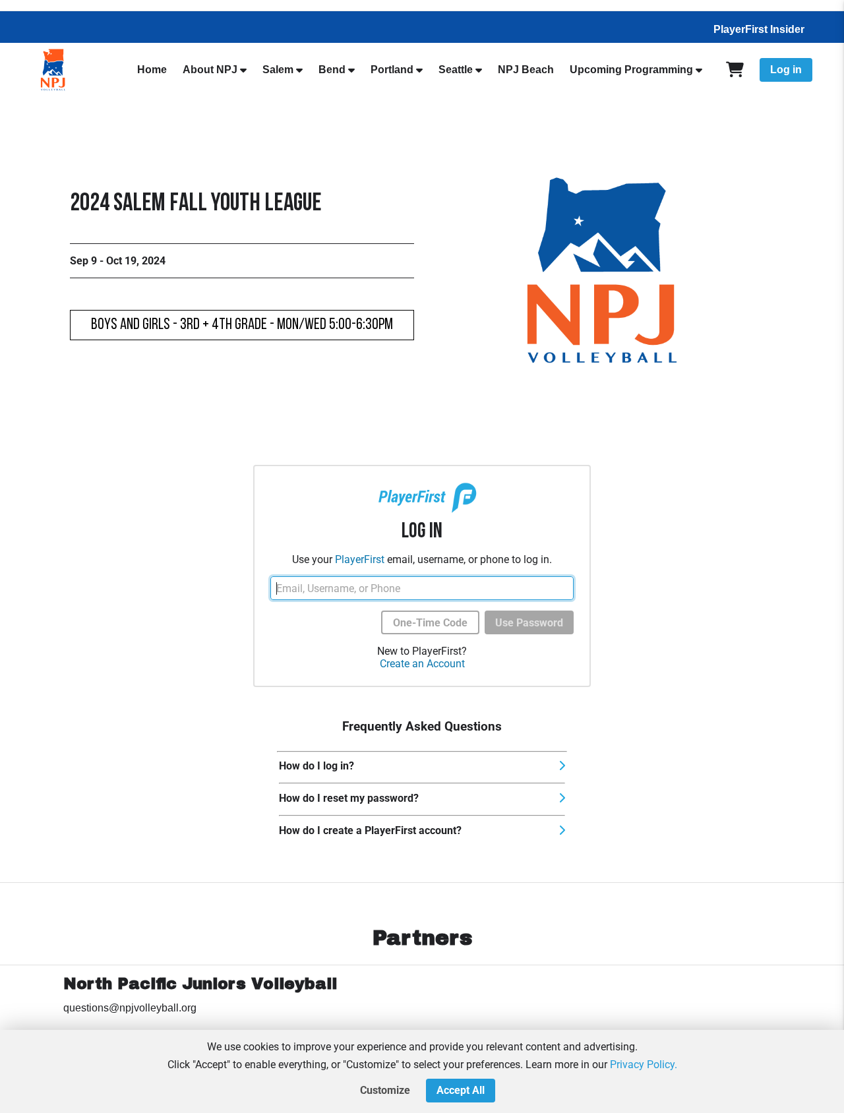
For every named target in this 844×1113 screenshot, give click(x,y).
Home (152, 69)
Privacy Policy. (643, 1064)
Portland (392, 69)
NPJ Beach (526, 69)
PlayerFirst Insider (758, 29)
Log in (786, 69)
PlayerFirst (359, 559)
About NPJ (210, 69)
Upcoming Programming (631, 69)
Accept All (461, 1090)
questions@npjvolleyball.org (129, 1007)
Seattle (455, 69)
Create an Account (422, 663)
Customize (385, 1090)
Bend (332, 69)
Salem (277, 69)
